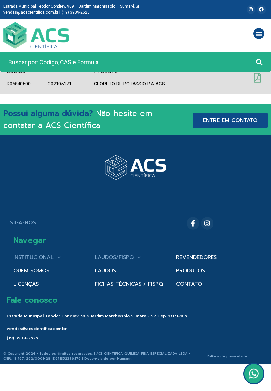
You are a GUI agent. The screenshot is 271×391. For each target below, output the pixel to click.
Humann (124, 358)
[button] (258, 33)
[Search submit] (259, 62)
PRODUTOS (190, 271)
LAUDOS (105, 271)
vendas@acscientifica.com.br (30, 12)
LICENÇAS (26, 284)
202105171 (60, 84)
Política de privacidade (227, 356)
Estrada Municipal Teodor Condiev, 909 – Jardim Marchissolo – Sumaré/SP (71, 6)
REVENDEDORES (196, 257)
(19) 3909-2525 (76, 12)
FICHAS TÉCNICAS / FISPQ (129, 284)
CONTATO (189, 284)
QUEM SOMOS (31, 271)
